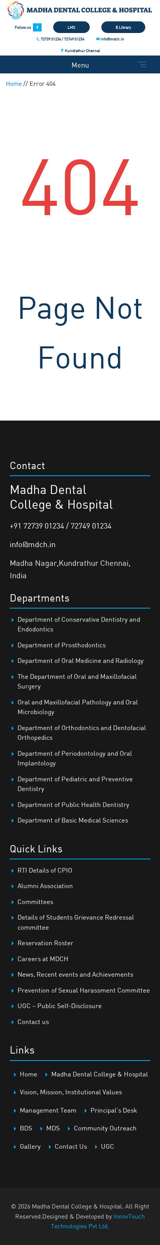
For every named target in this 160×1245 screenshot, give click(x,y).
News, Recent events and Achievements (75, 974)
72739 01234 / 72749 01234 (62, 39)
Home (14, 83)
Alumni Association (45, 886)
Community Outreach (105, 1128)
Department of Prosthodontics (61, 645)
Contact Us (71, 1146)
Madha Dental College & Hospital (99, 1074)
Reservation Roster (45, 943)
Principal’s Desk (113, 1110)
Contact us (33, 1021)
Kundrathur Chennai (82, 50)
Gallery (30, 1146)
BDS (26, 1128)
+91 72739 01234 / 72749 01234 (60, 525)
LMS (71, 27)
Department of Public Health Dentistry (73, 804)
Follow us (23, 27)
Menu (80, 65)
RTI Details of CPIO (44, 870)
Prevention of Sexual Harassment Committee (83, 990)
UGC (107, 1146)
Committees (35, 901)
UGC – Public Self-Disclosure (59, 1006)
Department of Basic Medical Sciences (72, 820)
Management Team (48, 1110)
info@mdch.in (112, 39)
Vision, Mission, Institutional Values (71, 1092)
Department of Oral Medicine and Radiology (80, 660)
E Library (123, 27)
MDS (53, 1128)
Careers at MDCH (42, 959)
